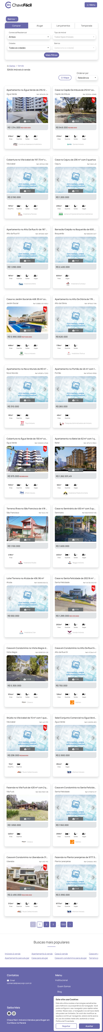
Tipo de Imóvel (60, 32)
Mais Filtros (51, 55)
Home (12, 65)
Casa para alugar (40, 958)
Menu (92, 4)
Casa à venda (61, 953)
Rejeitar (66, 1026)
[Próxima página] (70, 924)
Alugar (40, 25)
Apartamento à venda (42, 953)
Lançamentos (63, 25)
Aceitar (89, 1026)
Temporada (86, 25)
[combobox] (12, 19)
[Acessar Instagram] (14, 1013)
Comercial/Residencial (18, 32)
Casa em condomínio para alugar (71, 958)
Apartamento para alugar (17, 958)
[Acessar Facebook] (9, 1013)
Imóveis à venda (12, 953)
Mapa (66, 77)
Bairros (57, 43)
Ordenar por (83, 73)
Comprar (16, 25)
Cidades (12, 43)
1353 (63, 924)
